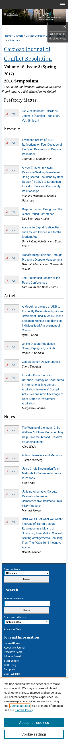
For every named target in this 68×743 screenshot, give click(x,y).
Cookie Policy (24, 710)
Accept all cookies (34, 722)
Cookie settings (20, 706)
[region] (34, 710)
